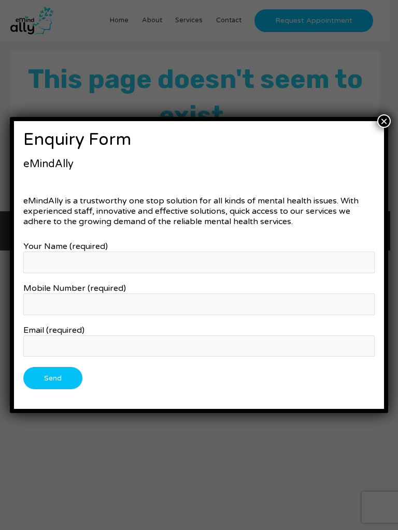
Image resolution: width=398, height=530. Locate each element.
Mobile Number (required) (74, 288)
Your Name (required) (65, 246)
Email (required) (53, 330)
